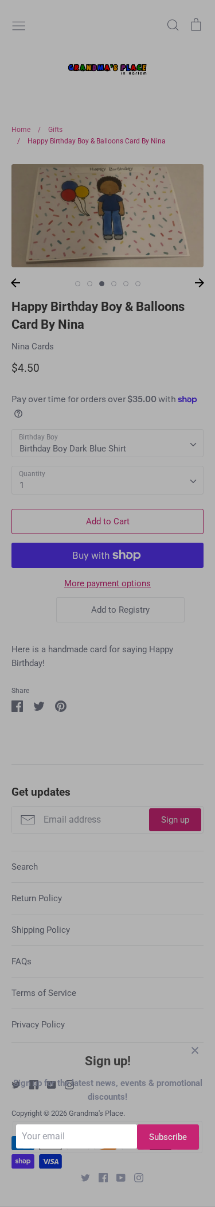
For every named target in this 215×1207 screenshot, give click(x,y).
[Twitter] (81, 1177)
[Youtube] (117, 1177)
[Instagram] (134, 1177)
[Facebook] (99, 1177)
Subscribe (168, 1137)
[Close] (195, 1049)
